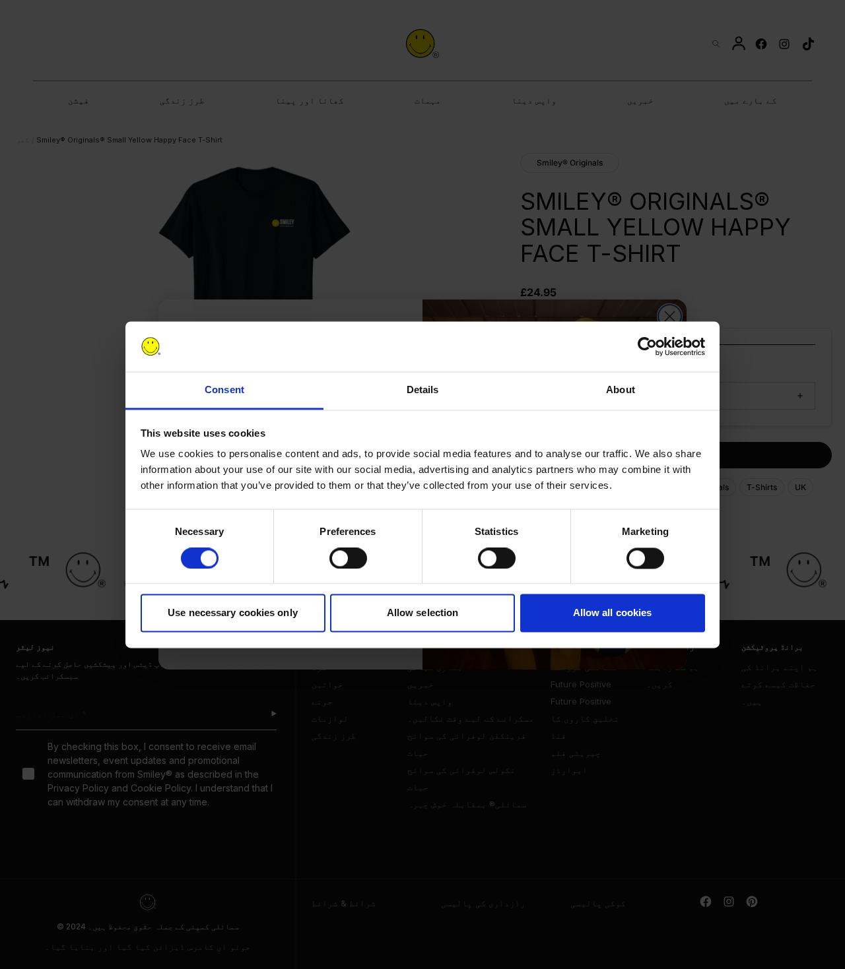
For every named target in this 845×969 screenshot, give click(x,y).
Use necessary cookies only (233, 613)
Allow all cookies (612, 613)
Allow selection (423, 613)
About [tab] (620, 390)
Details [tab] (423, 390)
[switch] (348, 558)
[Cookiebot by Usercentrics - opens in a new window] (647, 346)
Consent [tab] (224, 390)
